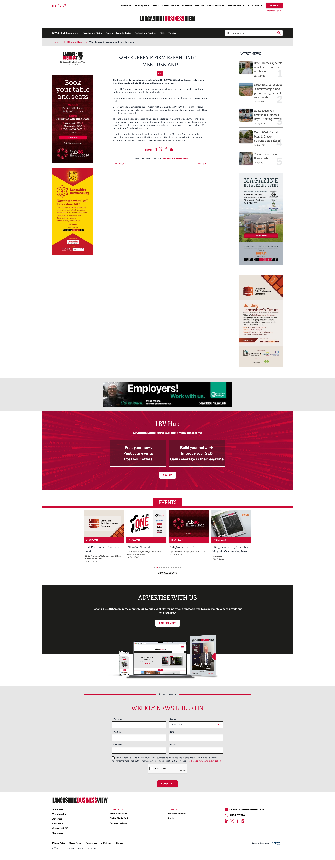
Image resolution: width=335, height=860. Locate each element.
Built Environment (70, 33)
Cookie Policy (75, 843)
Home (56, 42)
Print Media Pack (118, 813)
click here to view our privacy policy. (203, 761)
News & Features (215, 5)
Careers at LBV (60, 828)
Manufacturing (123, 33)
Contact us (57, 833)
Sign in (171, 818)
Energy (109, 33)
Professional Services (145, 33)
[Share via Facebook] (166, 149)
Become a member (177, 813)
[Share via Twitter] (160, 149)
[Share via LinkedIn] (155, 149)
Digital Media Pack (119, 818)
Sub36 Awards (254, 5)
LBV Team (57, 823)
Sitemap (119, 843)
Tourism (172, 33)
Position (117, 732)
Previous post (119, 163)
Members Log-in (274, 11)
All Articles (106, 843)
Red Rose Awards (235, 5)
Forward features (170, 5)
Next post (202, 163)
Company (117, 745)
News (160, 73)
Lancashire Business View (175, 158)
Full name (117, 719)
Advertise (187, 5)
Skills (162, 33)
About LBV (126, 5)
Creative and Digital (92, 33)
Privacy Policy (58, 843)
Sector (173, 719)
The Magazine (142, 5)
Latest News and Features (74, 42)
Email (172, 732)
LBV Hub (199, 5)
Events (155, 5)
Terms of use (91, 843)
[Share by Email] (171, 149)
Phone (173, 745)
